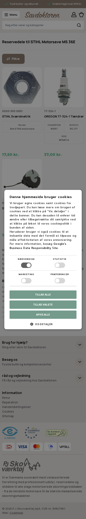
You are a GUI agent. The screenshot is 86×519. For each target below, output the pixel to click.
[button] (43, 325)
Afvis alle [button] (43, 314)
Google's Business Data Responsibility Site (38, 246)
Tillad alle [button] (43, 294)
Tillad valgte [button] (43, 304)
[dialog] (43, 259)
